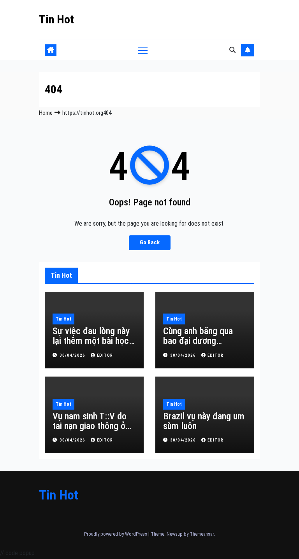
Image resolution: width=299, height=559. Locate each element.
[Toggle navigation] (142, 50)
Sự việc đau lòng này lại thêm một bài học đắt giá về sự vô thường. (91, 346)
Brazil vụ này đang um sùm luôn (203, 421)
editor (105, 355)
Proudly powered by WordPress (116, 534)
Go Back (150, 242)
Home (46, 112)
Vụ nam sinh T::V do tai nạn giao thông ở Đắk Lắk (90, 426)
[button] (232, 50)
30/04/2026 (73, 355)
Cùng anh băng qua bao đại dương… (198, 336)
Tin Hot (56, 19)
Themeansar (202, 534)
